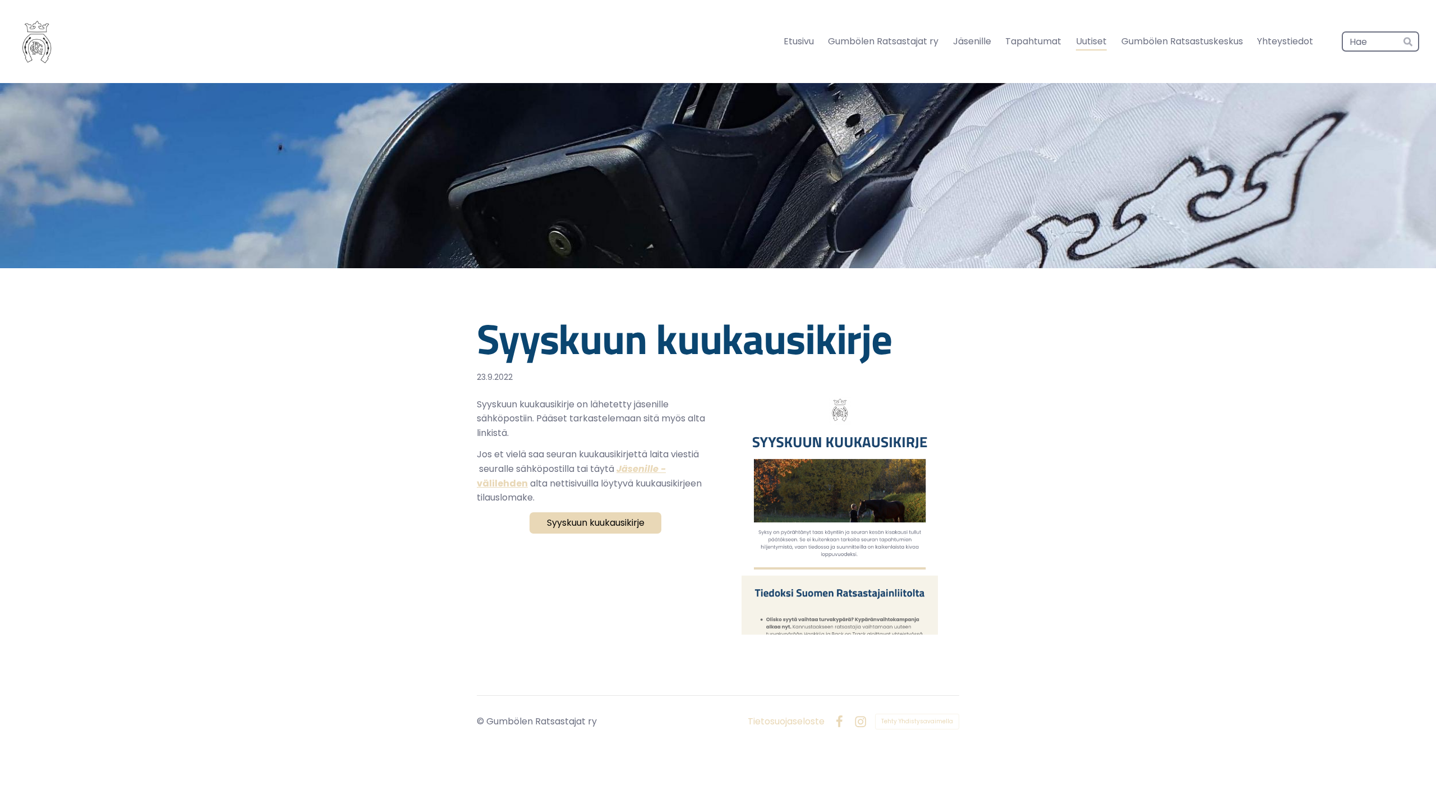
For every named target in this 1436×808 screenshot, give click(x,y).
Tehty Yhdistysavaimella (917, 721)
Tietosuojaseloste (786, 721)
